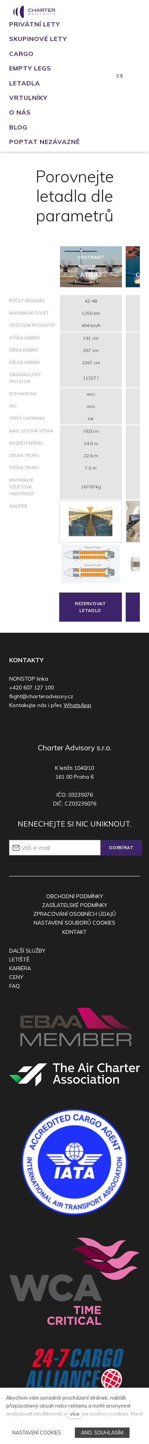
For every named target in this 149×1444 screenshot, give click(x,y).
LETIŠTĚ (19, 959)
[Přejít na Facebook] (51, 726)
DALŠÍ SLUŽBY (27, 950)
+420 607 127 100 (31, 687)
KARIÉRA (20, 968)
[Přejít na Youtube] (80, 726)
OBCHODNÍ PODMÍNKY (74, 896)
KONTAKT (74, 931)
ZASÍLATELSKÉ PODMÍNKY (74, 905)
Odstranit (90, 257)
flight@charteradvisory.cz (41, 696)
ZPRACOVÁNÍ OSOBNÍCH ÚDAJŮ (74, 913)
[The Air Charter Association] (74, 1075)
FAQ (14, 985)
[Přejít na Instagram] (65, 726)
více (74, 1414)
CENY (16, 977)
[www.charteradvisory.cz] (34, 12)
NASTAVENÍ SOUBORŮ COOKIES (74, 922)
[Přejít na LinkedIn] (95, 726)
